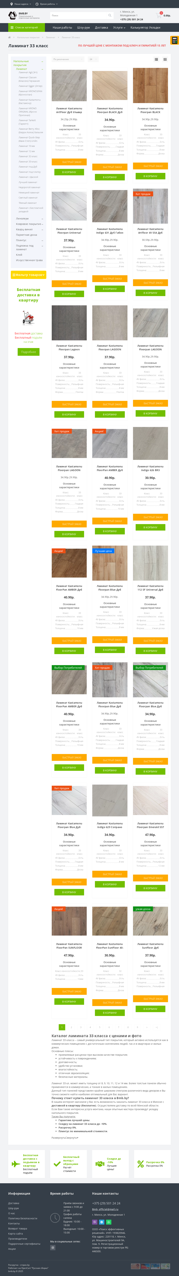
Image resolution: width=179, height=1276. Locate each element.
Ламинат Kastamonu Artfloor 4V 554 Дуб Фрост (150, 232)
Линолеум (22, 218)
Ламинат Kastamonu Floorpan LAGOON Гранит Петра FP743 (110, 349)
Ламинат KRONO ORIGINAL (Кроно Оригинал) (28, 112)
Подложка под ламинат (25, 247)
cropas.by (25, 1264)
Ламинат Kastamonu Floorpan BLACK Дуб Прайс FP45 (110, 112)
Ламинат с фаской (28, 176)
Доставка (101, 27)
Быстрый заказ (71, 162)
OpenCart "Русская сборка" (34, 1268)
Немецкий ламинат (29, 192)
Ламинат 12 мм (27, 151)
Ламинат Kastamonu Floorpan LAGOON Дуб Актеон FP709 (150, 349)
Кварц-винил (24, 229)
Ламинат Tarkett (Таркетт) (27, 122)
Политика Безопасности (22, 1218)
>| (157, 1027)
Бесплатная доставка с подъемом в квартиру (31, 1160)
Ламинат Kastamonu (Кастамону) (30, 101)
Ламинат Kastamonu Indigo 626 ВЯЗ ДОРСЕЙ (150, 470)
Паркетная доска (26, 234)
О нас (11, 1213)
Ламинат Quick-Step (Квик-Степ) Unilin (29, 139)
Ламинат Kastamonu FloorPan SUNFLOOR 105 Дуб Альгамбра (69, 947)
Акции (12, 1248)
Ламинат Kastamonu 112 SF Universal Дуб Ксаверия (150, 589)
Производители (17, 1238)
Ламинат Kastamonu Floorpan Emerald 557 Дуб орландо (150, 827)
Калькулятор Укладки (145, 27)
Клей (19, 254)
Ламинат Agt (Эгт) (28, 72)
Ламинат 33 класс (28, 161)
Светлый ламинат (28, 197)
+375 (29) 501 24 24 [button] (106, 1203)
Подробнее (28, 352)
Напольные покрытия (28, 37)
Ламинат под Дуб (28, 166)
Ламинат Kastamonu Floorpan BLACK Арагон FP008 (150, 112)
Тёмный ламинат (28, 202)
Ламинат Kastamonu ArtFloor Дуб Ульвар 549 (69, 112)
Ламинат (50, 37)
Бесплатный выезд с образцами (71, 1160)
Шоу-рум (83, 27)
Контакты (14, 1223)
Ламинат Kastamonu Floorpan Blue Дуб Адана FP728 (110, 589)
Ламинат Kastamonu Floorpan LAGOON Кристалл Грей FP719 (69, 470)
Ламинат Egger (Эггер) (30, 85)
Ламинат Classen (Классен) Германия (29, 79)
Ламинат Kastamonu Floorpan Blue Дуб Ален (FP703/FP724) (110, 706)
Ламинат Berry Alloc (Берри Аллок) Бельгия (31, 130)
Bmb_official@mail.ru (105, 1209)
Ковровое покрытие (28, 224)
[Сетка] (165, 59)
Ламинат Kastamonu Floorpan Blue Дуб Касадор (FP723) (150, 706)
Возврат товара (17, 1228)
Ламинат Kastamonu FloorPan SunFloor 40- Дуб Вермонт (110, 947)
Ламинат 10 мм (27, 146)
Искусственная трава (29, 260)
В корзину (69, 172)
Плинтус (21, 240)
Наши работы (62, 27)
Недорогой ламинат (29, 187)
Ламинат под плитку (30, 171)
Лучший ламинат (28, 182)
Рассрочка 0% (155, 1162)
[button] (20, 4)
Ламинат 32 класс (28, 156)
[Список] (156, 59)
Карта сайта (15, 1233)
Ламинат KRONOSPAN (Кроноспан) (30, 93)
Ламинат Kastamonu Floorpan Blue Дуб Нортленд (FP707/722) (69, 827)
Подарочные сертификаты (24, 1243)
